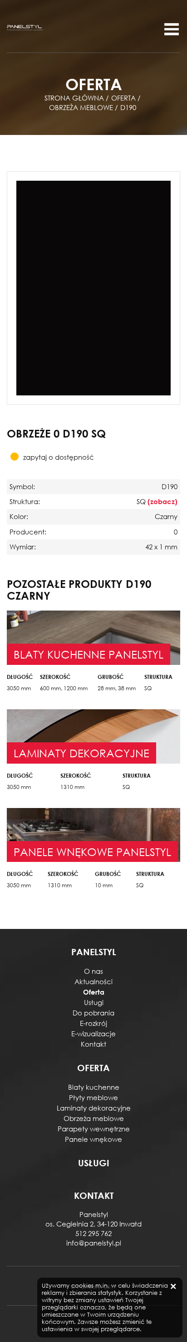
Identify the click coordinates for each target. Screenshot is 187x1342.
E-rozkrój (93, 1023)
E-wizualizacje (93, 1033)
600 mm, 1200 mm (64, 688)
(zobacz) (162, 501)
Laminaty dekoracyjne (94, 1107)
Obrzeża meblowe (94, 1118)
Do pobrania (93, 1012)
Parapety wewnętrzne (94, 1128)
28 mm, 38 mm (117, 688)
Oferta (93, 992)
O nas (93, 971)
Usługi (93, 1002)
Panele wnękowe (93, 1139)
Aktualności (93, 981)
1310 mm (72, 787)
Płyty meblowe (93, 1097)
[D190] (93, 287)
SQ (148, 688)
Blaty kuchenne (93, 1087)
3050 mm (19, 688)
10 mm (104, 885)
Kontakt (93, 1044)
